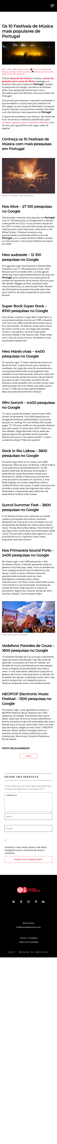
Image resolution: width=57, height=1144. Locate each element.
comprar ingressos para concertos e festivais (25, 122)
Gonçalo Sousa (22, 69)
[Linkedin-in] (43, 902)
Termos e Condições (29, 938)
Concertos (37, 69)
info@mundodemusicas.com (28, 927)
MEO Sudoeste (19, 74)
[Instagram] (28, 902)
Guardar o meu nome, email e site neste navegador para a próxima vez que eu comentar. (25, 850)
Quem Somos (28, 923)
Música (29, 72)
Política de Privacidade (28, 942)
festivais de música (41, 72)
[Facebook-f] (21, 902)
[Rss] (13, 902)
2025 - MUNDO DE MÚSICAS (28, 952)
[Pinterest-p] (36, 902)
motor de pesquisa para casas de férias (28, 80)
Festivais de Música (17, 72)
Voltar (28, 755)
